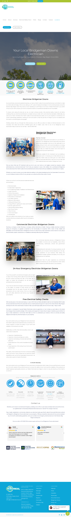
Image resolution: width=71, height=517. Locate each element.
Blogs (39, 20)
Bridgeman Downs (55, 500)
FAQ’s (34, 20)
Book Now (40, 1)
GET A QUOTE (40, 91)
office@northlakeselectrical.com (14, 499)
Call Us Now (17, 27)
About (9, 20)
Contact (45, 20)
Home (4, 20)
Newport (53, 504)
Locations (57, 20)
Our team (49, 394)
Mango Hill (53, 502)
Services (15, 20)
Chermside (38, 500)
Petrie (52, 490)
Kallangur (53, 488)
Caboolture (38, 488)
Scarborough (39, 495)
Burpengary (54, 495)
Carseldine (53, 493)
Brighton (38, 497)
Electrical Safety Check (25, 20)
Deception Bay (39, 502)
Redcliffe (38, 493)
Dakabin (38, 504)
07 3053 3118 (33, 1)
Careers (51, 20)
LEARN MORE (10, 93)
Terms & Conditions (26, 504)
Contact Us (30, 63)
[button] (64, 433)
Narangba (38, 490)
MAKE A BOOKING (50, 91)
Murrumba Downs (55, 497)
